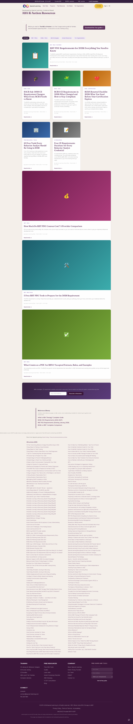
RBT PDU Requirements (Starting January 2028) (53, 422)
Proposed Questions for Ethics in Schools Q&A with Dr (82, 498)
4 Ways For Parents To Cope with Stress (37, 464)
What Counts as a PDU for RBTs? (76, 613)
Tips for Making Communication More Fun (79, 593)
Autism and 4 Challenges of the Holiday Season (38, 526)
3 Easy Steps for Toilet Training (34, 449)
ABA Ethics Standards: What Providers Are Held (39, 481)
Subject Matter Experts (74, 563)
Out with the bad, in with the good (77, 483)
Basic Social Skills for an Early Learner (36, 557)
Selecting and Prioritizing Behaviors (77, 529)
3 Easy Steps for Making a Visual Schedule (37, 447)
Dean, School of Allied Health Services (36, 585)
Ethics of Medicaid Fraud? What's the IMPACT (38, 610)
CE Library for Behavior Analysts (30, 667)
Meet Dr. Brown (72, 481)
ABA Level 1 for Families (27, 675)
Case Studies (29, 567)
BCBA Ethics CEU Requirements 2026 (36, 542)
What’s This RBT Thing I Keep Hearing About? (80, 643)
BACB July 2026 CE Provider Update (36, 531)
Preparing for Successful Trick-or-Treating (79, 494)
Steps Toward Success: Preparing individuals (79, 561)
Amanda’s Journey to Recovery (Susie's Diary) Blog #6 (41, 509)
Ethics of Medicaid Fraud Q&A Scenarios (37, 608)
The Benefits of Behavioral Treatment (78, 578)
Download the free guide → (94, 27)
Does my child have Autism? (33, 593)
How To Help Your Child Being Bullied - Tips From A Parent (83, 445)
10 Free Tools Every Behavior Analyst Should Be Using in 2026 (42, 445)
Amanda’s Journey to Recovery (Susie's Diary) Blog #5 (41, 507)
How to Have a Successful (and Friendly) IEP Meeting (82, 455)
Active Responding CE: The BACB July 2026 (37, 490)
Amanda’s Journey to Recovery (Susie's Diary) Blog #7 (41, 511)
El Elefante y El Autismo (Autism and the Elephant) (39, 602)
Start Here (45, 6)
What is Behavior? (73, 630)
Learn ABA (47, 672)
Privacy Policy (57, 708)
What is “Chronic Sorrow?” (75, 638)
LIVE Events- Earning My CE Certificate (78, 477)
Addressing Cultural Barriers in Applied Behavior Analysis (41, 494)
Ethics (27, 606)
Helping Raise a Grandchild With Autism (36, 638)
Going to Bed (30, 628)
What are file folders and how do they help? (79, 619)
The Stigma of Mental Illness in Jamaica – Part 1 (80, 587)
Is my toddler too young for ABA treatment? (79, 468)
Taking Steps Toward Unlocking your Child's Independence (83, 565)
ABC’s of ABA (30, 486)
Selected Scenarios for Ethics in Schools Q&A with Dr (82, 526)
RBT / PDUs (34, 38)
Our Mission (70, 6)
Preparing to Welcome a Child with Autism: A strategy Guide (84, 496)
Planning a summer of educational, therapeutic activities (83, 490)
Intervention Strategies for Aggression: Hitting (80, 464)
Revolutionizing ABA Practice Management (79, 520)
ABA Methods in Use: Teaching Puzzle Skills (37, 483)
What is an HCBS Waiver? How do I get (78, 636)
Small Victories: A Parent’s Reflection (78, 589)
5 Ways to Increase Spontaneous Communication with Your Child (43, 470)
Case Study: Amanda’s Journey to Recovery (38, 569)
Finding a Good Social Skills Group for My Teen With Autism (42, 621)
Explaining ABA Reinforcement (34, 615)
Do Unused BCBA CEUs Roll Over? (35, 587)
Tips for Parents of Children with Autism (78, 595)
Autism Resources (66, 38)
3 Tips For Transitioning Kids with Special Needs (38, 453)
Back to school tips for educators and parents (38, 554)
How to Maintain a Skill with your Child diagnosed (81, 460)
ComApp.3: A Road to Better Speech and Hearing (39, 576)
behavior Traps (72, 651)
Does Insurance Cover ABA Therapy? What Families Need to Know (44, 589)
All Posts (26, 38)
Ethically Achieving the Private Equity (36, 604)
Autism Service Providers (33, 524)
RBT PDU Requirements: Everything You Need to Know (82, 516)
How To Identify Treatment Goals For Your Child (80, 447)
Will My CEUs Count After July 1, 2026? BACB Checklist (82, 649)
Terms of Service (67, 708)
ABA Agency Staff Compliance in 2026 (36, 479)
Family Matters (30, 619)
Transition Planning (73, 598)
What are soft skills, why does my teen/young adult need (83, 621)
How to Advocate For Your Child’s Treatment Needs (82, 451)
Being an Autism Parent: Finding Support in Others (39, 561)
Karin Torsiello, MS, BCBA (74, 473)
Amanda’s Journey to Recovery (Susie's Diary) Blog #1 (41, 498)
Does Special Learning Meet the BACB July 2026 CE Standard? (42, 591)
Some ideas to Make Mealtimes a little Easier (80, 542)
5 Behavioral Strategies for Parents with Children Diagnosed (42, 466)
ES (109, 6)
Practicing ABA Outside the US (76, 492)
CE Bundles (23, 672)
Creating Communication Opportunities (36, 578)
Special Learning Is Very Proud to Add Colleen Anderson (83, 548)
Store (99, 6)
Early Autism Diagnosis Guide (34, 595)
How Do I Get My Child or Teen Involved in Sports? (39, 645)
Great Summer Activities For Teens (35, 632)
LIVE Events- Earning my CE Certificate (78, 479)
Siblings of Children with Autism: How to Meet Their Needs (83, 537)
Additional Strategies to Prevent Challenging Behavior (40, 492)
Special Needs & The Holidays (76, 557)
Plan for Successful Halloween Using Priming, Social (81, 488)
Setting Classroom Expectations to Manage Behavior (82, 531)
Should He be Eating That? (75, 533)
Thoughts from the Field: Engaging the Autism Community (83, 591)
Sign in (106, 6)
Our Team (71, 672)
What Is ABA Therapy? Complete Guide (50, 417)
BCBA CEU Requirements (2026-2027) (50, 420)
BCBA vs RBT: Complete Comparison (50, 425)
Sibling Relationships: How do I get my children (80, 535)
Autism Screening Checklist (52, 675)
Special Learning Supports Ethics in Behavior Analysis (82, 552)
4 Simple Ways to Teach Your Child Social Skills (38, 460)
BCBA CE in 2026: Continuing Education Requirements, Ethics (42, 535)
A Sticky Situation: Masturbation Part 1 (36, 475)
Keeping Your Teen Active (75, 475)
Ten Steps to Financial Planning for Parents (79, 576)
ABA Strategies (55, 38)
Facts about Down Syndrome (34, 617)
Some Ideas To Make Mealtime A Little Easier (80, 539)
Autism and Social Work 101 (33, 529)
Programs (52, 6)
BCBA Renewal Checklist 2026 (34, 548)
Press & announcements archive (58, 437)
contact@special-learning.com (29, 694)
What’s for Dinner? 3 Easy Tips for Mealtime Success (81, 645)
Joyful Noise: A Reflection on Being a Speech (80, 470)
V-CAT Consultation (93, 1)
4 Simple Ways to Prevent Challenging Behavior (39, 458)
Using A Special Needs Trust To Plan (77, 602)
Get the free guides (102, 680)
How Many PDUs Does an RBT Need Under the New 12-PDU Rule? (43, 651)
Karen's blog (45, 437)
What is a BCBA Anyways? (75, 632)
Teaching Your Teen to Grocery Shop (78, 569)
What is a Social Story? (74, 634)
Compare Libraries (25, 678)
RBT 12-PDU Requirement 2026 (76, 514)
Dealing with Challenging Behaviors (35, 582)
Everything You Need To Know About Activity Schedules (41, 613)
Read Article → (54, 65)
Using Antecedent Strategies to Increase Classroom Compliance (85, 604)
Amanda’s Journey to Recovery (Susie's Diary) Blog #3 (41, 503)
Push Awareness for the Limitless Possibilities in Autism (82, 507)
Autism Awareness (31, 520)
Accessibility (76, 708)
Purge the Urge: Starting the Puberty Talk (79, 505)
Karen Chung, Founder (74, 670)
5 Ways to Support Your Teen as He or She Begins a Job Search (43, 473)
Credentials (29, 580)
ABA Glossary (48, 678)
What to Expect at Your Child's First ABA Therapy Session (83, 641)
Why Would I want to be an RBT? (76, 647)
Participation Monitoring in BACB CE (77, 486)
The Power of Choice (73, 582)
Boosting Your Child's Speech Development (37, 563)
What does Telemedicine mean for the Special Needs (82, 628)
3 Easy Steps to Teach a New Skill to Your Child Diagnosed (41, 451)
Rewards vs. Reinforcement (75, 522)
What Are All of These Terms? (76, 610)
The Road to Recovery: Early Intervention (79, 585)
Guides (46, 670)
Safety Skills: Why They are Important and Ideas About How (83, 524)
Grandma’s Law (30, 630)
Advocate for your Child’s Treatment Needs (37, 496)
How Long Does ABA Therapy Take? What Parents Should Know (43, 649)
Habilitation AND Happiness (33, 636)
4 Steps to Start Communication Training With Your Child (41, 462)
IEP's (69, 462)
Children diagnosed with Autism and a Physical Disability (41, 574)
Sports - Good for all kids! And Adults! (78, 559)
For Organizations (79, 6)
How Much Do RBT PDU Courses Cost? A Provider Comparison (43, 653)
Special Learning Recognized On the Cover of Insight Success (84, 550)
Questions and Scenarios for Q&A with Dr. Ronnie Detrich (83, 509)
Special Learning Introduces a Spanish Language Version (83, 546)
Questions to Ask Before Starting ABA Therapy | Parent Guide (84, 511)
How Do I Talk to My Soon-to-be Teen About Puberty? (40, 647)
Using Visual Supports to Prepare (77, 606)
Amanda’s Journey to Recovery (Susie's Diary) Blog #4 (41, 505)
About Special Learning (75, 667)
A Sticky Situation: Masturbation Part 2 (36, 477)
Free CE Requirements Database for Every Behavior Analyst (42, 625)
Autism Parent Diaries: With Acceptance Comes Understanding (42, 522)
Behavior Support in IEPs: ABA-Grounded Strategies (40, 559)
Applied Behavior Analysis (33, 516)
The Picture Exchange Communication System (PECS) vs (83, 580)
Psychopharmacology (74, 501)
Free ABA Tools (48, 667)
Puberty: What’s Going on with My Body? (78, 503)
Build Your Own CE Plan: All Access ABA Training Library (41, 565)
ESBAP (70, 675)
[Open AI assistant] (129, 720)
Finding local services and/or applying (36, 623)
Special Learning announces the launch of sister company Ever (84, 554)
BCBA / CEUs (44, 38)
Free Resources (61, 6)
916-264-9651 (24, 697)
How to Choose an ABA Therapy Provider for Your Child (83, 453)
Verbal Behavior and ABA (75, 608)
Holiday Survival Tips (31, 643)
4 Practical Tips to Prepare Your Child (36, 455)
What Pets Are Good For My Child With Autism (80, 617)
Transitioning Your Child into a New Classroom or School (83, 600)
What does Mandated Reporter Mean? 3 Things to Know (83, 625)
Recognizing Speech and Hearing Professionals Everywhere (84, 518)
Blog (45, 683)
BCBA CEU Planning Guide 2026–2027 (36, 537)
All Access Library (25, 670)
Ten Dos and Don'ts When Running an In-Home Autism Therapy (84, 574)
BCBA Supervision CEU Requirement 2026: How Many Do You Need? (44, 550)
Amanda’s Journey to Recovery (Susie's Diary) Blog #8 (41, 514)
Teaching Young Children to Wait (76, 567)
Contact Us (71, 678)
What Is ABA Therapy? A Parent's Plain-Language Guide (82, 615)
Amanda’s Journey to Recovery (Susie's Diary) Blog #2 (41, 501)
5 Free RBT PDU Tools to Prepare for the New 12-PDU (40, 468)
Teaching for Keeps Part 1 (75, 572)
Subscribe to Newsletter (75, 393)
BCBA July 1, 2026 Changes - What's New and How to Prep (41, 544)
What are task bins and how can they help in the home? (82, 623)
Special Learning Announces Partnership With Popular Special (84, 544)
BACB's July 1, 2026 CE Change (34, 533)
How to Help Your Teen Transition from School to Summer (83, 458)
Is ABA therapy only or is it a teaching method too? (81, 466)
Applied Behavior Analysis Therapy (35, 518)
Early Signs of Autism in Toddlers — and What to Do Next (41, 598)
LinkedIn (22, 691)
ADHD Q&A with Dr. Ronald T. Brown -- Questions (39, 488)
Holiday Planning (30, 641)
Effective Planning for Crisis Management (37, 600)
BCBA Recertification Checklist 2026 (35, 546)
